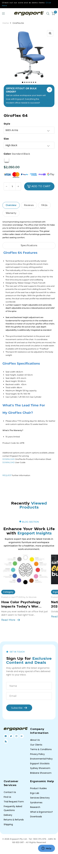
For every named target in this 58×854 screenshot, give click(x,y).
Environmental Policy (41, 758)
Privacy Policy (37, 754)
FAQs (44, 205)
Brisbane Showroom (41, 772)
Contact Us (10, 792)
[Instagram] (16, 736)
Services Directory (40, 797)
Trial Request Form (14, 801)
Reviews (29, 205)
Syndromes (36, 802)
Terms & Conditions (41, 749)
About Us (35, 739)
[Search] (47, 13)
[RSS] (6, 741)
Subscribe (16, 707)
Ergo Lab (34, 793)
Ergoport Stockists (39, 763)
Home (5, 23)
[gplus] (22, 736)
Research (35, 807)
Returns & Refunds (14, 819)
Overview (11, 205)
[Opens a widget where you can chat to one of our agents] (46, 848)
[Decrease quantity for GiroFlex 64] (6, 186)
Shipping (8, 824)
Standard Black (7, 160)
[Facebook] (6, 736)
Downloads (36, 816)
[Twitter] (11, 736)
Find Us (7, 797)
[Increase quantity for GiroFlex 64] (18, 186)
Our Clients (36, 744)
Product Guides (38, 788)
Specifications (29, 245)
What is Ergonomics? (41, 811)
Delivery (8, 815)
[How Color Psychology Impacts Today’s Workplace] (25, 569)
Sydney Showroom (40, 768)
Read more (8, 619)
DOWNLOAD (8, 459)
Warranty (11, 213)
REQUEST (7, 475)
